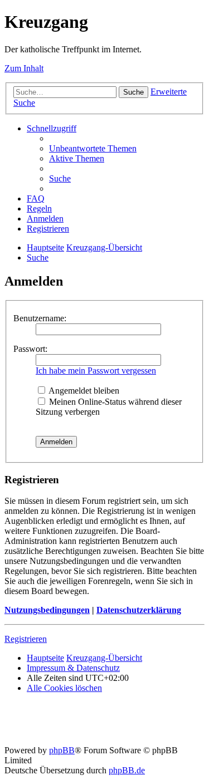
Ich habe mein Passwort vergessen (96, 370)
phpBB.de (127, 770)
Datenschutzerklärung (138, 610)
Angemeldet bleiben (83, 390)
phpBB (62, 750)
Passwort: (30, 349)
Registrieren (25, 639)
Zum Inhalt (23, 68)
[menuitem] (93, 148)
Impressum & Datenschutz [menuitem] (73, 668)
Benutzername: (39, 318)
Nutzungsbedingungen (47, 610)
